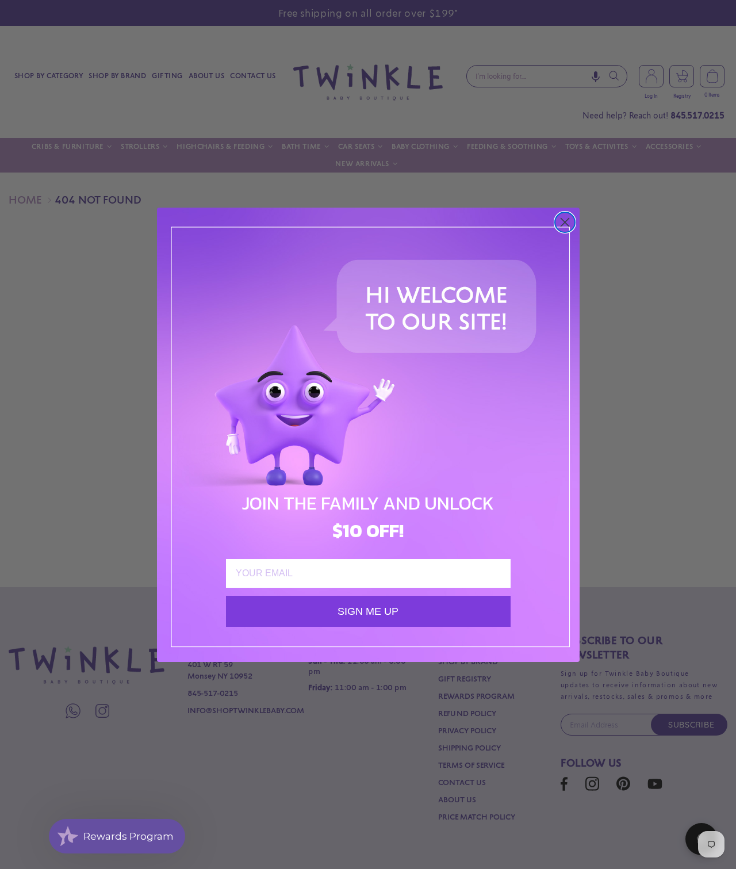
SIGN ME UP (368, 611)
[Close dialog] (565, 222)
